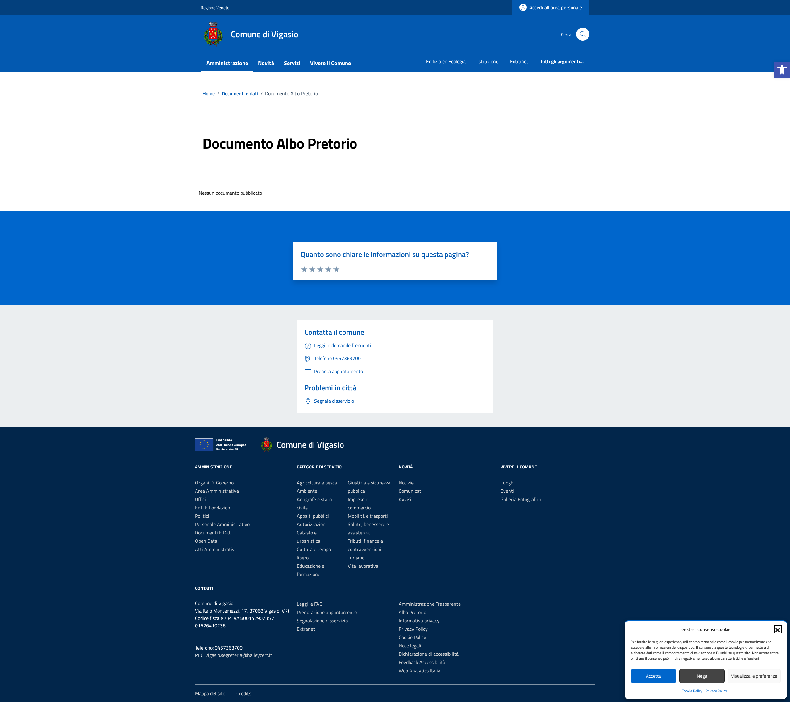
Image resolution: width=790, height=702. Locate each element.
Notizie (406, 482)
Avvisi (405, 499)
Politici (202, 516)
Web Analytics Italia (419, 670)
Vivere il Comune (330, 63)
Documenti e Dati (213, 532)
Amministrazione (227, 63)
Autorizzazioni (312, 524)
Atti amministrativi (215, 549)
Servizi (292, 63)
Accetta (653, 675)
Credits (243, 693)
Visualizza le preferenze (754, 675)
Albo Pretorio (412, 612)
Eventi (507, 491)
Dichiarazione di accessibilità (429, 654)
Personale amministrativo (222, 524)
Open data (206, 541)
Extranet (519, 61)
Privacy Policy (716, 691)
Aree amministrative (217, 491)
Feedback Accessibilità (422, 662)
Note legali (410, 645)
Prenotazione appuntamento (327, 612)
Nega (702, 675)
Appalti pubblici (313, 516)
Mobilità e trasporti (368, 516)
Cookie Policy (692, 691)
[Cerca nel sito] (582, 34)
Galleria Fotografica (521, 499)
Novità (266, 63)
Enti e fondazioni (213, 507)
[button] (782, 70)
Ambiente (307, 491)
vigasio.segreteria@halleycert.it (239, 655)
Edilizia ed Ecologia (446, 61)
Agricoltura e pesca (317, 482)
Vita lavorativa (363, 566)
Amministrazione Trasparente (430, 604)
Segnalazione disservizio (322, 620)
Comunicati (410, 491)
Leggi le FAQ (310, 604)
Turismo (356, 557)
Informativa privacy (419, 620)
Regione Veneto (215, 7)
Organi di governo (214, 482)
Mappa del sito (210, 693)
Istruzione (487, 61)
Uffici (200, 499)
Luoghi (508, 482)
